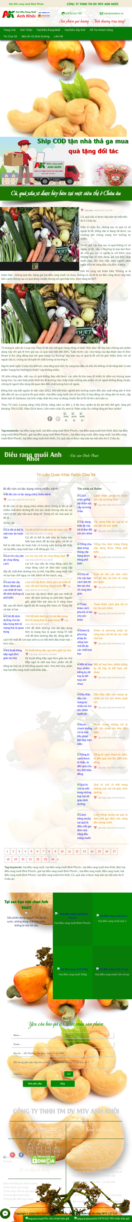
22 (37, 859)
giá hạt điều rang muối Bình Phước (49, 434)
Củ (58, 438)
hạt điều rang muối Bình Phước (60, 430)
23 (45, 859)
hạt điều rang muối (30, 430)
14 (91, 851)
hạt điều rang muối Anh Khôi (96, 430)
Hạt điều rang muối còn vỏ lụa (64, 394)
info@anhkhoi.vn (89, 1161)
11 (69, 851)
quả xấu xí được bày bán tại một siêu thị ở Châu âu (90, 438)
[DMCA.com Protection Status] (43, 1163)
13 (84, 851)
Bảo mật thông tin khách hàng (20, 1183)
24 (52, 859)
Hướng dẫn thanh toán (16, 1195)
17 (114, 851)
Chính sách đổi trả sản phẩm (19, 1191)
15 (99, 851)
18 (8, 859)
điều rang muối (101, 434)
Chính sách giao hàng (15, 1187)
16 (106, 851)
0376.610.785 (91, 1155)
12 (76, 851)
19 (15, 859)
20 (22, 859)
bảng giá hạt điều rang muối (49, 275)
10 (62, 851)
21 (30, 859)
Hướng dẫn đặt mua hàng (18, 1199)
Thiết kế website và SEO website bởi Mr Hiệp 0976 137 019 (83, 1213)
